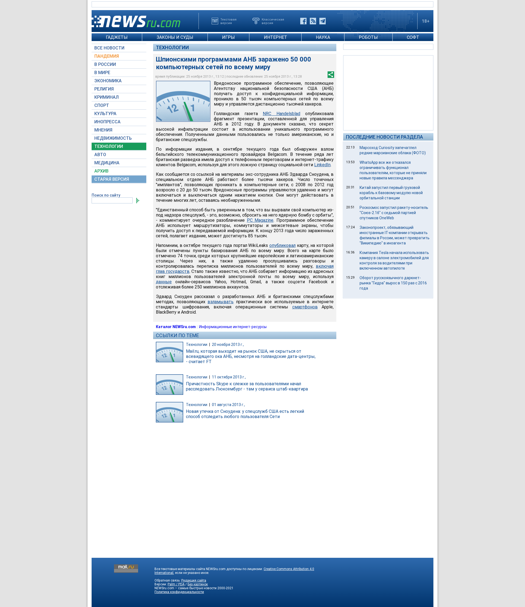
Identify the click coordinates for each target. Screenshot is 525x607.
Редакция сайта (193, 580)
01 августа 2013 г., (228, 404)
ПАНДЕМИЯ (106, 56)
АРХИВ (101, 171)
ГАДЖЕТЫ (117, 37)
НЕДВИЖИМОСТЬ (113, 138)
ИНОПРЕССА (107, 121)
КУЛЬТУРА (105, 113)
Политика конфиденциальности (179, 592)
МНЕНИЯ (103, 130)
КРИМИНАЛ (106, 97)
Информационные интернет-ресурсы (233, 327)
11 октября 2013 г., (229, 377)
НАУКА (323, 37)
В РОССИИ (105, 64)
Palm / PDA (176, 584)
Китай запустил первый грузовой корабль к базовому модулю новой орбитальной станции (391, 192)
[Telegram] (322, 21)
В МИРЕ (102, 72)
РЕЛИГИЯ (104, 89)
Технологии (172, 47)
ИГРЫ (228, 37)
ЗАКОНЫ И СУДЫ (175, 37)
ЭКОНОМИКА (108, 80)
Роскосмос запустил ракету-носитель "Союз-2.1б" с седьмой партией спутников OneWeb (394, 212)
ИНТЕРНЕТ (275, 37)
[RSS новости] (313, 21)
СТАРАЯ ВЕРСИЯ (111, 179)
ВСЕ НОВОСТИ (109, 48)
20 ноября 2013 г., (228, 344)
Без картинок (198, 584)
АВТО (100, 154)
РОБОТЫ (368, 37)
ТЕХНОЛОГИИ (108, 146)
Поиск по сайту (106, 195)
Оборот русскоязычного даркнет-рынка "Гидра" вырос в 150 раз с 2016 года (393, 283)
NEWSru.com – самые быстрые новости (185, 588)
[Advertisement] (388, 92)
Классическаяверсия (273, 21)
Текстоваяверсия (228, 21)
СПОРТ (101, 105)
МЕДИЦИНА (106, 162)
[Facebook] (303, 21)
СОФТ (413, 37)
